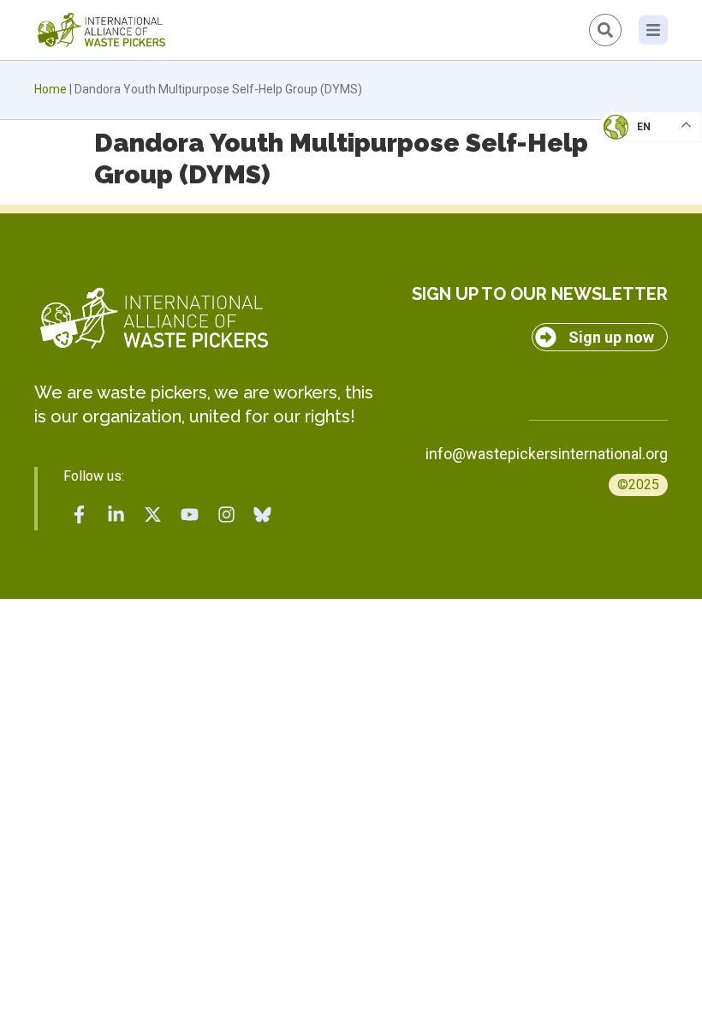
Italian (632, 176)
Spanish (634, 245)
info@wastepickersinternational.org (546, 454)
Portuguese (646, 211)
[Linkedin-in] (116, 514)
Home (50, 89)
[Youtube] (189, 514)
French (633, 142)
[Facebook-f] (79, 514)
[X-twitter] (153, 514)
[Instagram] (226, 514)
